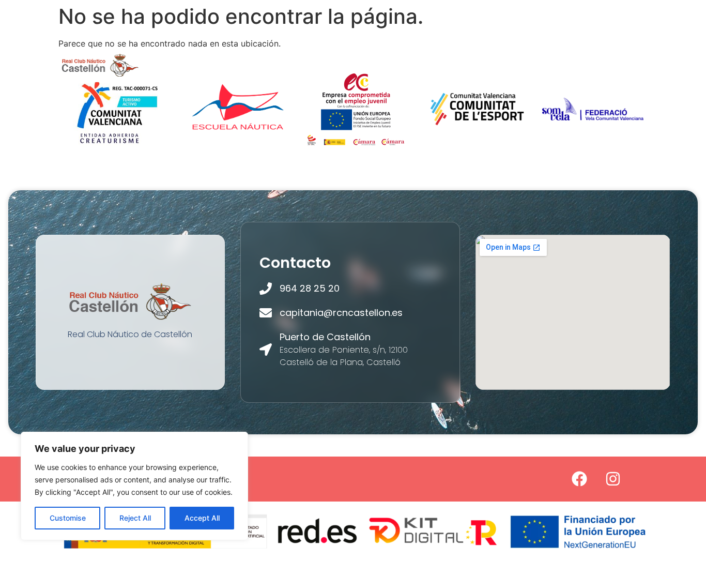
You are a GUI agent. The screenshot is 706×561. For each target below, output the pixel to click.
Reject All (135, 517)
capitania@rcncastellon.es (341, 312)
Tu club (181, 53)
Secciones (250, 53)
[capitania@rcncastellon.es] (265, 313)
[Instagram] (612, 478)
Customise (68, 517)
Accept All (202, 517)
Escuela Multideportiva (351, 53)
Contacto (310, 77)
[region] (134, 486)
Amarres (439, 53)
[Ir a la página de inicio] (100, 65)
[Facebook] (579, 478)
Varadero (577, 53)
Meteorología (507, 53)
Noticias (183, 77)
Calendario (245, 77)
